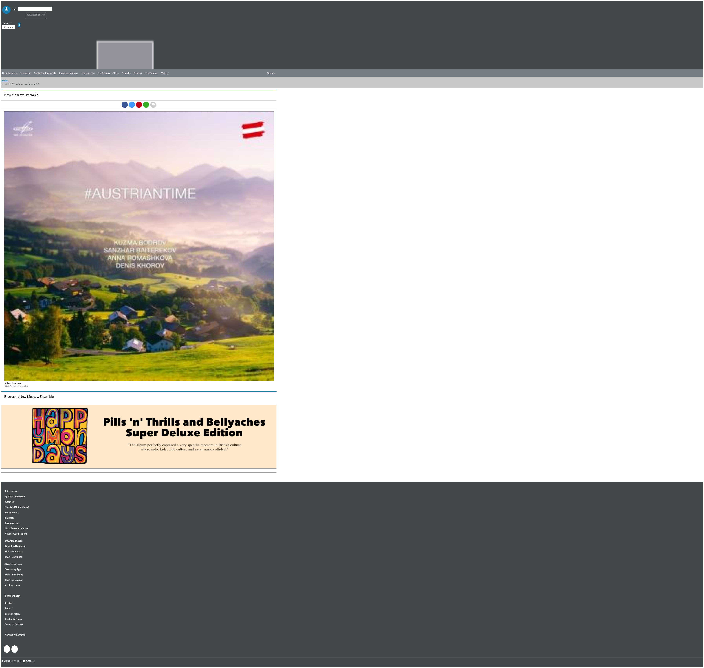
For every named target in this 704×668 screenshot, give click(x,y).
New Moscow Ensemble (16, 386)
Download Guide (14, 540)
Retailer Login (12, 595)
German (8, 27)
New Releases (9, 73)
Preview (137, 73)
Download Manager (15, 546)
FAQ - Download (13, 556)
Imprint (9, 608)
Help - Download (14, 551)
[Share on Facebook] (125, 105)
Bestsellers (25, 73)
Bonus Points (12, 512)
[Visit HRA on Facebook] (7, 649)
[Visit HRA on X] (14, 649)
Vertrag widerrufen (15, 634)
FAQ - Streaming (14, 579)
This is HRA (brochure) (17, 507)
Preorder (126, 73)
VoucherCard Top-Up (16, 533)
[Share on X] (132, 105)
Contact (9, 602)
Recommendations (68, 73)
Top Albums (104, 73)
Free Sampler (152, 73)
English (5, 22)
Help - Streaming (14, 574)
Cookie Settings (13, 618)
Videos (164, 73)
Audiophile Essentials (45, 73)
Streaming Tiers (13, 563)
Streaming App (13, 569)
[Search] (20, 13)
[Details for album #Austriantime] (139, 380)
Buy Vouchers (12, 523)
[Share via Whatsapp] (146, 105)
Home (4, 80)
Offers (115, 73)
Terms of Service (14, 624)
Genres (271, 73)
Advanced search (36, 14)
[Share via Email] (153, 105)
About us (9, 501)
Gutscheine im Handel (16, 528)
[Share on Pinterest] (139, 105)
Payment (9, 517)
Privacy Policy (12, 613)
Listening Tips (87, 73)
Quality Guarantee (15, 496)
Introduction (11, 491)
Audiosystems (12, 585)
